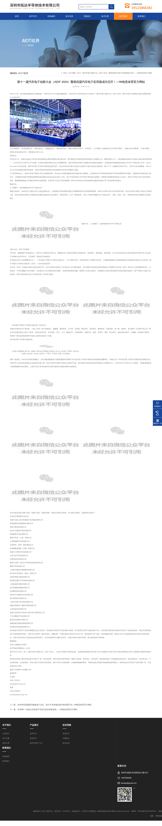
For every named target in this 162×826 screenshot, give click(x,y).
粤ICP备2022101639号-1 (147, 811)
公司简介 (5, 733)
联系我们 (141, 16)
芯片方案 (5, 738)
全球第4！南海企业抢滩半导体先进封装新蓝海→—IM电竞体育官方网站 (47, 709)
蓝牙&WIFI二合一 (37, 743)
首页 (17, 16)
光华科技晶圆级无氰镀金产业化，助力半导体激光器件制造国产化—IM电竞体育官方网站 (54, 705)
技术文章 (105, 16)
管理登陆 (158, 816)
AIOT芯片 (33, 16)
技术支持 (69, 16)
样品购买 (51, 16)
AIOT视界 (123, 16)
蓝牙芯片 (33, 733)
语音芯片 (33, 738)
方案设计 (87, 16)
